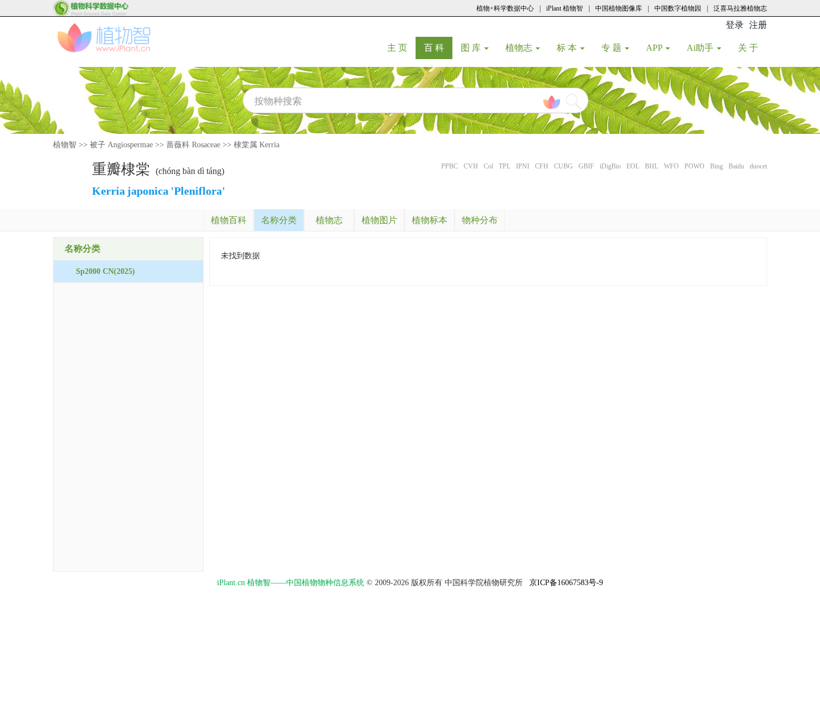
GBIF (586, 166)
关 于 (752, 47)
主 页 (401, 47)
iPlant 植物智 (564, 8)
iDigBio (610, 166)
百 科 (438, 47)
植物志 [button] (519, 47)
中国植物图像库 (618, 8)
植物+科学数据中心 (505, 8)
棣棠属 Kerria (256, 145)
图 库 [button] (472, 47)
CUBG (563, 166)
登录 (735, 25)
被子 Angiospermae (121, 145)
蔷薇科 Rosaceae (193, 145)
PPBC (449, 166)
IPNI (522, 166)
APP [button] (655, 47)
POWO (694, 166)
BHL (651, 166)
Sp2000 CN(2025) (105, 271)
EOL (632, 166)
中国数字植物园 (677, 8)
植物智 (64, 145)
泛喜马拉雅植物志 (740, 8)
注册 (758, 25)
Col (488, 166)
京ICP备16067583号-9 (566, 582)
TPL (504, 166)
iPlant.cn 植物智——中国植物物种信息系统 (290, 582)
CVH (471, 166)
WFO (671, 166)
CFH (541, 166)
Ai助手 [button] (701, 47)
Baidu (736, 166)
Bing (716, 166)
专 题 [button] (612, 47)
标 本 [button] (568, 47)
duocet (758, 166)
